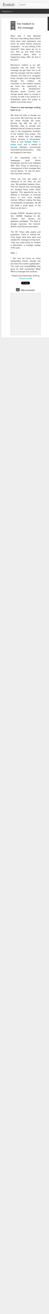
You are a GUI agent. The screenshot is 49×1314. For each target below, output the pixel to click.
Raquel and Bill (25, 278)
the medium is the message (25, 25)
